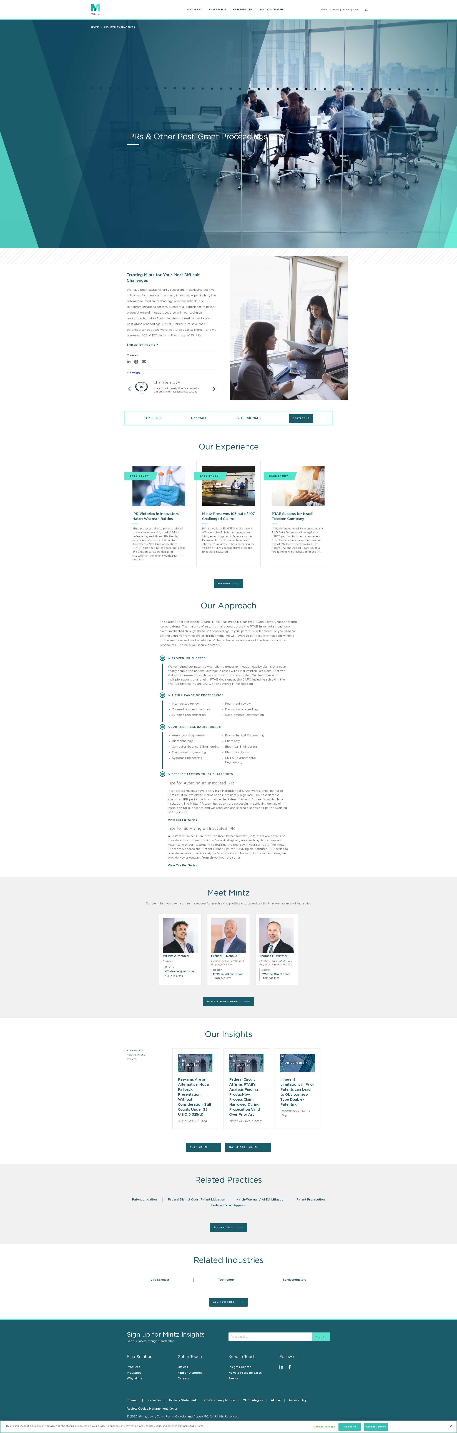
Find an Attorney (190, 1372)
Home (95, 27)
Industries (134, 1372)
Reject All (349, 1427)
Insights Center (271, 9)
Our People (217, 9)
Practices (133, 1367)
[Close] (451, 1426)
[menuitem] (194, 9)
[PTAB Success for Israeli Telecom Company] (298, 486)
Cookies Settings (324, 1427)
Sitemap (133, 1400)
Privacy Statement (182, 1400)
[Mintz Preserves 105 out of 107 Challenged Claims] (228, 486)
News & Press (136, 1055)
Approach (198, 418)
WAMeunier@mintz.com (180, 971)
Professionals (248, 418)
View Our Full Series (182, 820)
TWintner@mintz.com (275, 974)
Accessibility (298, 1400)
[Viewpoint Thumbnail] (297, 1063)
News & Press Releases (245, 1372)
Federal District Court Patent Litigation (196, 1199)
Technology (226, 1279)
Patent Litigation (144, 1199)
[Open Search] (366, 9)
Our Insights (199, 1147)
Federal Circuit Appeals (228, 1205)
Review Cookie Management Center (153, 1408)
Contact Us (301, 418)
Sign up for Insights (244, 1147)
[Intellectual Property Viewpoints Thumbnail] (195, 1063)
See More (224, 584)
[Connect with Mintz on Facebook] (291, 1369)
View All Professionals (224, 1001)
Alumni (323, 10)
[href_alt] (180, 935)
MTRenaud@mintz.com (228, 974)
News (356, 10)
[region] (228, 1426)
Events (132, 1059)
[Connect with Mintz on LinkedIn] (283, 1369)
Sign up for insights (141, 344)
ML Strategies (253, 1400)
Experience (153, 418)
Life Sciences (160, 1279)
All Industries (224, 1302)
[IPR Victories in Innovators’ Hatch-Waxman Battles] (158, 486)
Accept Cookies (376, 1427)
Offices (346, 10)
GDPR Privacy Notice (219, 1400)
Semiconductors (294, 1279)
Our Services (242, 9)
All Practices (224, 1227)
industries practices (119, 27)
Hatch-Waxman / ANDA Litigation (261, 1199)
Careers (334, 10)
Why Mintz (194, 9)
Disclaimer (154, 1400)
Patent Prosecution (311, 1199)
